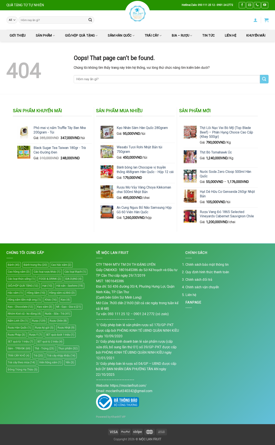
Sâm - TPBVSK (19, 348)
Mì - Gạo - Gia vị (68, 306)
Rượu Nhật (66, 327)
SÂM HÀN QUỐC (119, 35)
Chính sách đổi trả (198, 280)
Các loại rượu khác (47, 271)
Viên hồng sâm (50, 362)
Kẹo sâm (44, 306)
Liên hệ (190, 295)
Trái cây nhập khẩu (61, 355)
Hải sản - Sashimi (69, 285)
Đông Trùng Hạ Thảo (22, 369)
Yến (70, 362)
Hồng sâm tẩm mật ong (24, 299)
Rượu (39, 320)
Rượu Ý (35, 334)
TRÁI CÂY (152, 35)
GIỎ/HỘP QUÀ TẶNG (80, 35)
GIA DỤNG (73, 278)
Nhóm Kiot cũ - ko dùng (24, 313)
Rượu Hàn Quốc (19, 327)
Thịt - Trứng (44, 348)
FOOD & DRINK (50, 278)
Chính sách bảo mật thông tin (207, 264)
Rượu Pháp (16, 334)
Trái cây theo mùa (21, 362)
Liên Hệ (230, 35)
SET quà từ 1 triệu (20, 341)
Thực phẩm (68, 348)
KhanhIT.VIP (118, 416)
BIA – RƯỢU (180, 35)
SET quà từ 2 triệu (50, 341)
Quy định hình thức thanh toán (207, 272)
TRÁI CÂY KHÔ (18, 355)
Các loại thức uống (21, 278)
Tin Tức (208, 35)
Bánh (14, 264)
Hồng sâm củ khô (62, 292)
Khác (51, 299)
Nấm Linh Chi (18, 320)
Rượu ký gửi (44, 327)
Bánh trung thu (35, 264)
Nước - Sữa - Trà (57, 313)
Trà (38, 355)
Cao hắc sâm (61, 264)
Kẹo (65, 299)
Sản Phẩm (44, 35)
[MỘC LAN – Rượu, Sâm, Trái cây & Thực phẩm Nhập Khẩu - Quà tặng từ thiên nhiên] (137, 13)
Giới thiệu (18, 35)
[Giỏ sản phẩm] (266, 20)
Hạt (47, 285)
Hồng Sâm (36, 292)
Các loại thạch (75, 271)
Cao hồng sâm (19, 271)
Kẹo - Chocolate (20, 306)
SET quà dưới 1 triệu (60, 334)
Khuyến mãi (255, 35)
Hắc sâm (15, 292)
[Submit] (90, 20)
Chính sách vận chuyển (202, 287)
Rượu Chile (58, 320)
